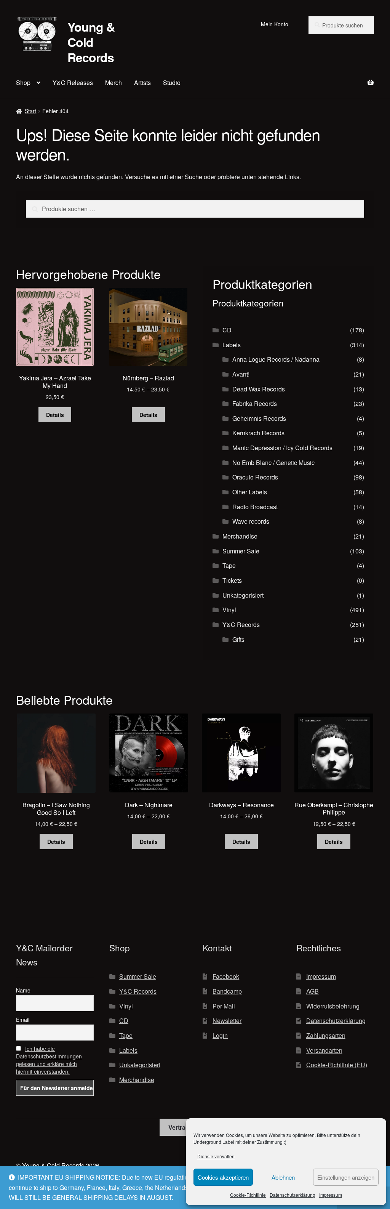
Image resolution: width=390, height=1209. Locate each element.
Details (55, 414)
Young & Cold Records (91, 42)
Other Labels (249, 491)
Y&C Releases (73, 82)
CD (227, 330)
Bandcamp (227, 991)
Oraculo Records (255, 477)
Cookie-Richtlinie (248, 1194)
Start (30, 111)
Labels (231, 344)
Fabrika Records (254, 403)
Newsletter (227, 1020)
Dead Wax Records (258, 389)
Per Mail (224, 1006)
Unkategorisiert (243, 595)
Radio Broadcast (255, 506)
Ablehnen (283, 1177)
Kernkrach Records (258, 432)
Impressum (330, 1194)
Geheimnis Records (259, 418)
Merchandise (239, 536)
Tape (229, 565)
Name (23, 990)
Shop (23, 82)
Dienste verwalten (216, 1156)
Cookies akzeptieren (223, 1177)
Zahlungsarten (325, 1035)
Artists (142, 82)
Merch (113, 82)
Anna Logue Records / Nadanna (276, 359)
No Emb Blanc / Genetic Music (273, 462)
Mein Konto (274, 24)
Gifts (238, 639)
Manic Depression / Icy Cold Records (282, 447)
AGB (312, 991)
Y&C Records (241, 624)
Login (220, 1035)
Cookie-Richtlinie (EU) (336, 1064)
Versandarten (324, 1050)
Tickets (232, 580)
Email (22, 1019)
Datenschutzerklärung (292, 1194)
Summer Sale (240, 551)
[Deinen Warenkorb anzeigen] (335, 78)
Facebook (226, 976)
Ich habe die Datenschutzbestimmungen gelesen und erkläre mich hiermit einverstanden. (49, 1060)
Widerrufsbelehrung (333, 1006)
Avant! (240, 374)
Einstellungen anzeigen (345, 1177)
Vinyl (229, 609)
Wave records (250, 521)
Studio (172, 82)
